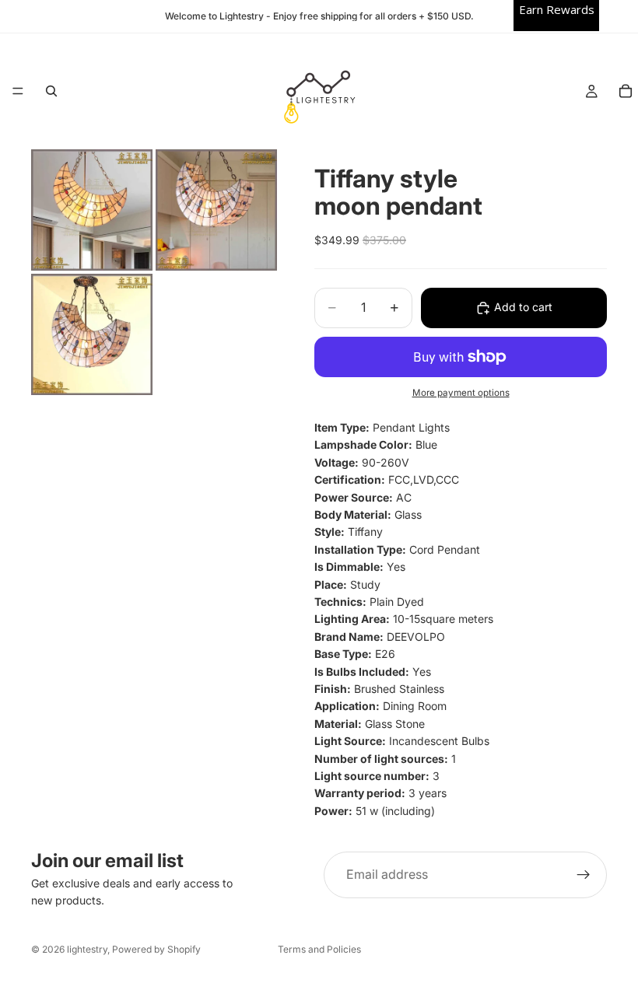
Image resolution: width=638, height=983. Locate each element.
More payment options (461, 392)
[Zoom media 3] (91, 334)
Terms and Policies (319, 949)
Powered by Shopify (156, 949)
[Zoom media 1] (91, 210)
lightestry (87, 949)
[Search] (51, 91)
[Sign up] (583, 875)
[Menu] (18, 92)
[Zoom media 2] (216, 210)
